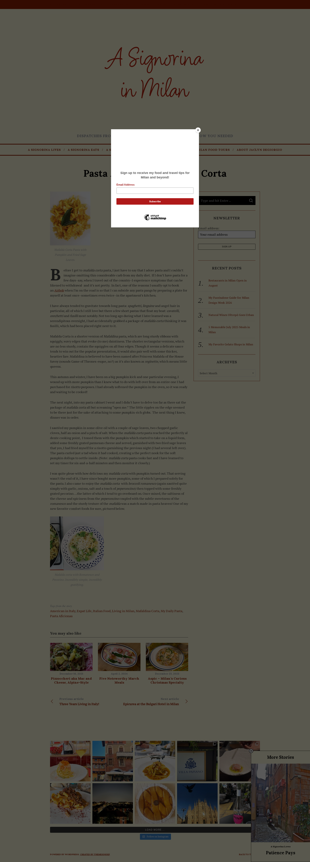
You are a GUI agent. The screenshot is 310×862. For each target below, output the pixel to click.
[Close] (198, 130)
